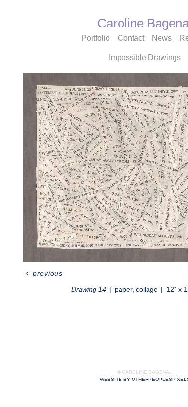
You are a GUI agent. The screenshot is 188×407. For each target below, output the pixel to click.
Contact (131, 38)
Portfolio (95, 38)
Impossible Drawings (145, 58)
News (162, 38)
